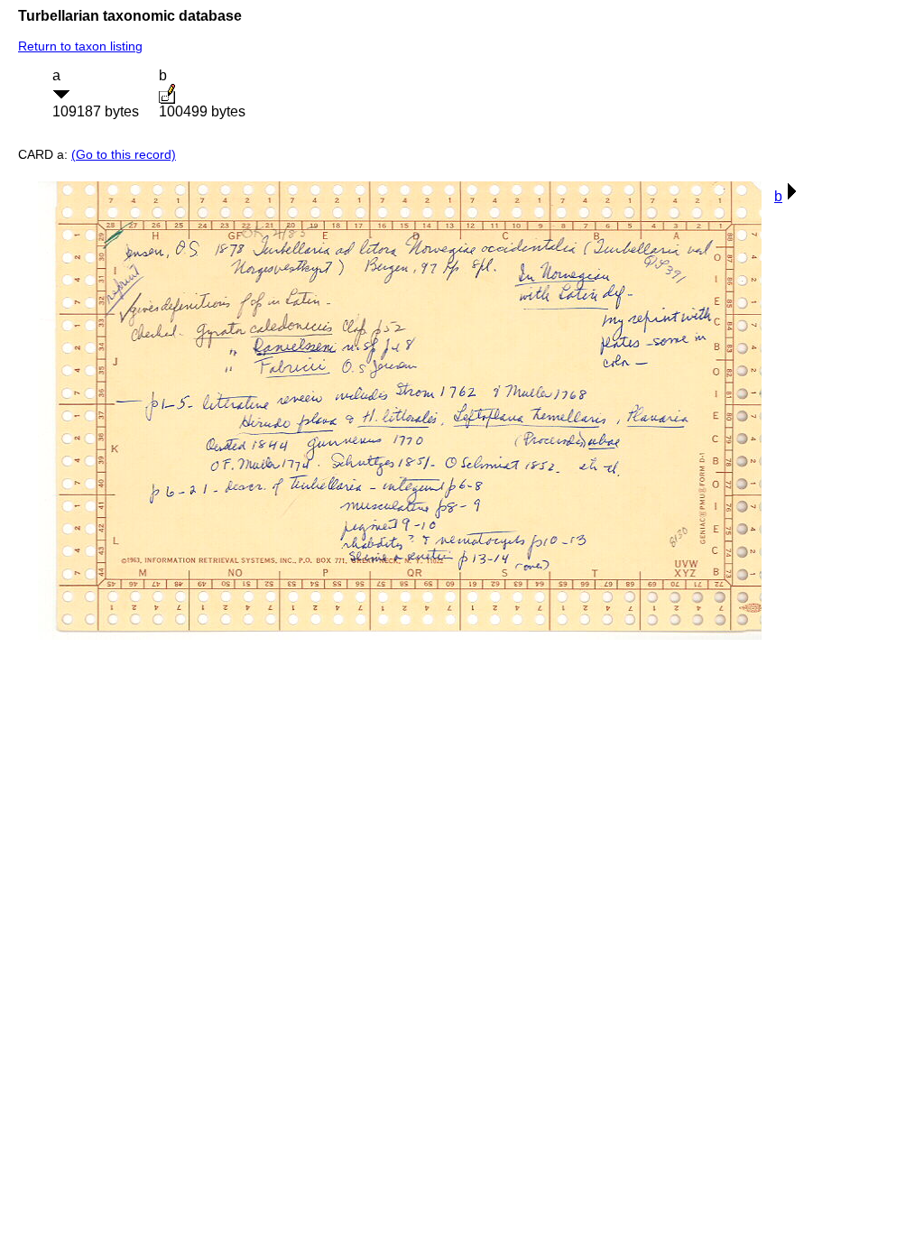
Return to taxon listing (80, 46)
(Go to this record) (123, 154)
